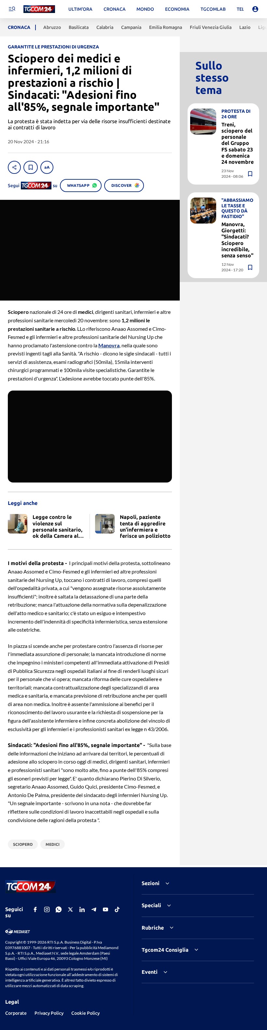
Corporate (16, 1013)
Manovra (108, 345)
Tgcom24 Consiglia (165, 950)
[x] (70, 909)
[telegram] (94, 909)
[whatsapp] (58, 909)
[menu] (11, 9)
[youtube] (105, 909)
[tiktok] (117, 909)
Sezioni (151, 883)
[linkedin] (82, 909)
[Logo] (39, 9)
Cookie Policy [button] (85, 1013)
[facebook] (35, 909)
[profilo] (255, 9)
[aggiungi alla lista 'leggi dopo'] (30, 167)
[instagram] (47, 909)
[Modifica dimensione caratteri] (46, 167)
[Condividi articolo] (14, 167)
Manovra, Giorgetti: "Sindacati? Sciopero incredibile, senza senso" (237, 239)
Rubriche (153, 928)
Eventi (150, 972)
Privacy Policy (49, 1013)
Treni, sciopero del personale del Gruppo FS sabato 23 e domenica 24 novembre (237, 143)
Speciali (151, 905)
